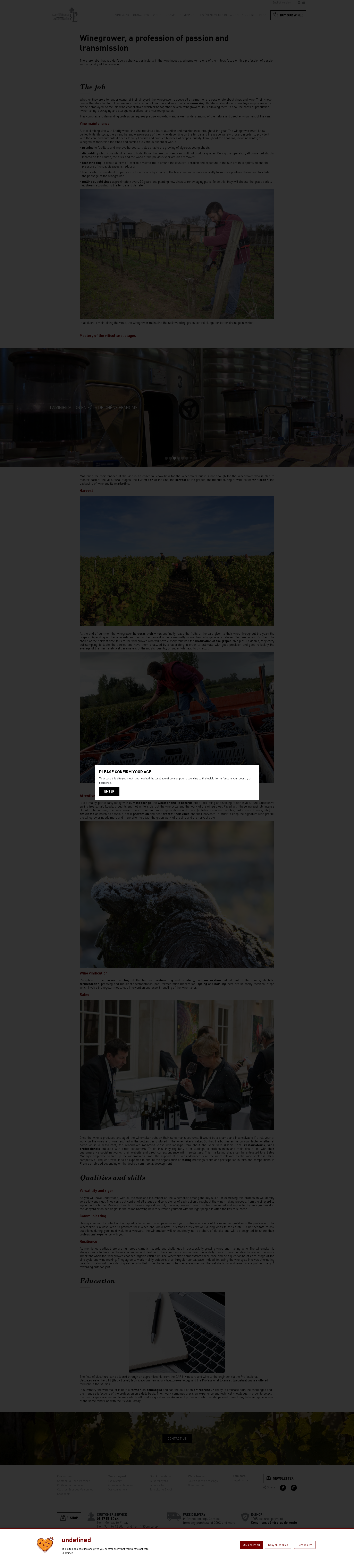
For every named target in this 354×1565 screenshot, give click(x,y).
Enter (109, 791)
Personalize (304, 1545)
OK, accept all (251, 1545)
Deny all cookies (278, 1545)
